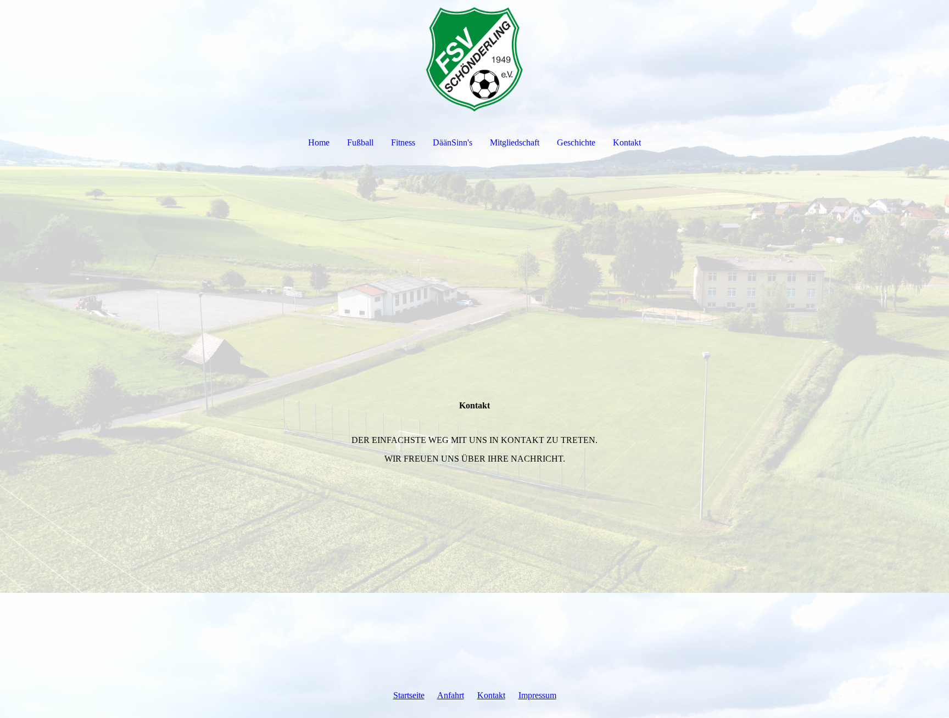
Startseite (409, 695)
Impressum (537, 695)
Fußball (360, 142)
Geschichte (576, 142)
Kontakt (627, 142)
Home (319, 142)
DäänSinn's (452, 142)
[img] (474, 58)
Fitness (403, 142)
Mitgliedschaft (514, 142)
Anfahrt (450, 695)
